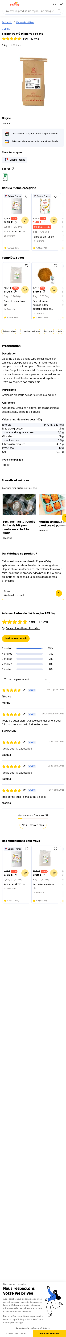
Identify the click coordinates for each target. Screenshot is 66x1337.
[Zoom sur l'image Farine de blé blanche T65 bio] (33, 81)
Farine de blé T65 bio (14, 232)
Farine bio (7, 22)
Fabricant (49, 331)
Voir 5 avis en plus (33, 825)
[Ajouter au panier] (25, 220)
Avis (60, 331)
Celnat (6, 28)
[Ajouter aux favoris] (27, 196)
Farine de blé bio (25, 22)
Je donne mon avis (15, 638)
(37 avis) (35, 39)
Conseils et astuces (30, 331)
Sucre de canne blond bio (15, 303)
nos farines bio (31, 382)
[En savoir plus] (13, 168)
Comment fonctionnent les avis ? (23, 628)
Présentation (9, 331)
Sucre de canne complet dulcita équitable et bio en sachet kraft (42, 305)
